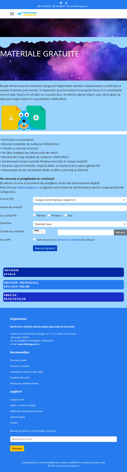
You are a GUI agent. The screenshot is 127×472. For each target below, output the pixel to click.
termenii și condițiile (69, 239)
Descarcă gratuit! (45, 248)
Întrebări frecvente (20, 377)
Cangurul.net (17, 399)
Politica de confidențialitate (24, 383)
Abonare (17, 448)
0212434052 (45, 6)
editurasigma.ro (28, 187)
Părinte (41, 215)
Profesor (56, 215)
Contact (14, 422)
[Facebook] (61, 2)
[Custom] (66, 2)
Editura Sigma (17, 416)
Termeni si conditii (19, 366)
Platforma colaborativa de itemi (26, 411)
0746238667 (59, 6)
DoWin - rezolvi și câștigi (22, 405)
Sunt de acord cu (65, 239)
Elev (70, 215)
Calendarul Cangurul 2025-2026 (26, 371)
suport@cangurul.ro (78, 6)
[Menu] (12, 13)
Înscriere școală (18, 360)
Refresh (120, 232)
